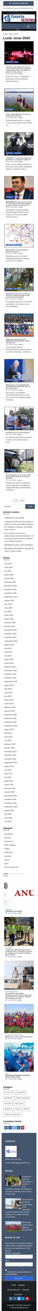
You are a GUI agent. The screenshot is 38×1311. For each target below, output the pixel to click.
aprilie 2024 (8, 659)
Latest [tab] (5, 874)
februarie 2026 (10, 582)
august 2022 (9, 729)
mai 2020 (7, 821)
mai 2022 (7, 740)
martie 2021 (9, 785)
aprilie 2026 (8, 575)
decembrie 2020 (10, 796)
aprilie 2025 (8, 615)
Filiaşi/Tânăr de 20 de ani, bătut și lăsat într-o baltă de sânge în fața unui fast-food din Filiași (18, 295)
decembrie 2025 (10, 586)
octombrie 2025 (10, 593)
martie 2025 (9, 619)
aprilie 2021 (8, 781)
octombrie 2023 (10, 678)
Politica (17, 197)
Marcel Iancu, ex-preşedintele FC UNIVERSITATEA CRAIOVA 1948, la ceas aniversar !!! (18, 386)
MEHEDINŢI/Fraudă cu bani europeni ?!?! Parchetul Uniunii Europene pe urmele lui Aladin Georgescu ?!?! (19, 203)
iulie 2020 (8, 814)
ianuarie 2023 (9, 711)
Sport (16, 62)
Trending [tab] (20, 874)
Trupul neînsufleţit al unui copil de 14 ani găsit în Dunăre (18, 115)
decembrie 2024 (10, 630)
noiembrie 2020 (10, 799)
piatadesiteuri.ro (22, 1308)
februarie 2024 (10, 667)
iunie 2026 (8, 567)
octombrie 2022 (10, 722)
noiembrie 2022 (10, 718)
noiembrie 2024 (10, 634)
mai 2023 (7, 696)
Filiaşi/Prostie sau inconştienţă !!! (18, 432)
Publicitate (8, 852)
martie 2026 (9, 578)
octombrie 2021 (10, 759)
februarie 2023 (10, 707)
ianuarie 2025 (9, 626)
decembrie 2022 (10, 715)
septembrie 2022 (10, 726)
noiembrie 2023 (10, 674)
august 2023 (9, 685)
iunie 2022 (8, 737)
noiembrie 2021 (10, 755)
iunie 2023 (8, 693)
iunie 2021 (8, 774)
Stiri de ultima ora (11, 867)
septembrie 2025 (10, 597)
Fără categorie (10, 470)
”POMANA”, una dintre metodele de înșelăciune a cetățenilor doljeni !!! (18, 158)
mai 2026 (7, 571)
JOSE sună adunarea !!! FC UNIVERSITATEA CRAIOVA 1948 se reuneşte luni (18, 340)
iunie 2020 (8, 818)
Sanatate (7, 856)
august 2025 (9, 601)
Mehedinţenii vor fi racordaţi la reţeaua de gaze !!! (17, 250)
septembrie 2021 (10, 763)
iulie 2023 (8, 689)
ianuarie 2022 (9, 748)
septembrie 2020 (10, 807)
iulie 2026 (8, 564)
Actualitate (9, 153)
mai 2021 (7, 777)
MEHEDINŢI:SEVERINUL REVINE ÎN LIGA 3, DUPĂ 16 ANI (19, 550)
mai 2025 (7, 612)
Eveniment (9, 62)
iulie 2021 (8, 770)
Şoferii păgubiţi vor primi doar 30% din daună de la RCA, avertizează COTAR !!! (18, 476)
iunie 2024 (8, 652)
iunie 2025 (8, 608)
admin (20, 74)
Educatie (7, 838)
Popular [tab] (12, 874)
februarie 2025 (10, 623)
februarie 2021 (10, 788)
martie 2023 (9, 704)
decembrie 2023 (10, 671)
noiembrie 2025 (10, 590)
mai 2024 (7, 656)
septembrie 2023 (10, 682)
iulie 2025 (8, 604)
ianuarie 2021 (9, 792)
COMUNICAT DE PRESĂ (14, 518)
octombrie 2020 (10, 803)
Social (6, 860)
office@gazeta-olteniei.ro (20, 1163)
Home (14, 1285)
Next (22, 500)
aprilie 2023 (8, 700)
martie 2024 (9, 663)
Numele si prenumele (12, 1253)
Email (7, 1261)
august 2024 (9, 645)
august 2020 (9, 810)
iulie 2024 (8, 648)
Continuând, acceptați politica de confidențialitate (18, 1273)
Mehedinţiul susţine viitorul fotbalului (18, 545)
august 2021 (9, 766)
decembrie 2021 (10, 752)
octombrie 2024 (10, 637)
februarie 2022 (10, 744)
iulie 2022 (8, 733)
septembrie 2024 (10, 641)
